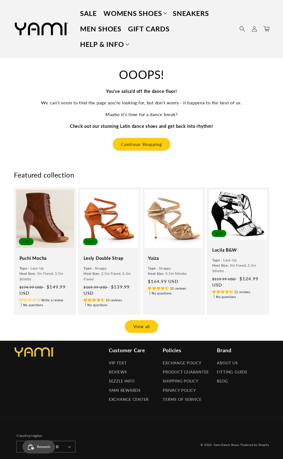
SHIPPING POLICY (180, 381)
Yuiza (153, 258)
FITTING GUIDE (232, 372)
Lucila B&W (224, 249)
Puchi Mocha (33, 258)
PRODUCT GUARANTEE (186, 372)
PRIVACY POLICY (179, 390)
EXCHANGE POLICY (182, 363)
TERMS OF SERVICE (182, 399)
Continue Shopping (141, 144)
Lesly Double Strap (103, 258)
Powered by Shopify (255, 445)
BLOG (222, 381)
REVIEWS (118, 372)
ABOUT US (227, 363)
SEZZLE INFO (122, 381)
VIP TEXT (118, 363)
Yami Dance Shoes (226, 445)
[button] (134, 13)
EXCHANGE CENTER (129, 399)
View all (141, 326)
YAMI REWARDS (125, 390)
